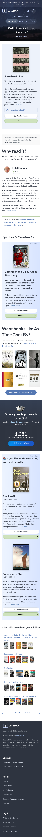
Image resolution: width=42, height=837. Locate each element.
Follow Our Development (13, 767)
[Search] (27, 11)
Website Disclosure (11, 831)
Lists (32, 21)
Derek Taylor (22, 36)
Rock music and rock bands (14, 682)
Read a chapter (22, 116)
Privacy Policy (8, 822)
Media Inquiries (9, 790)
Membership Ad (34, 244)
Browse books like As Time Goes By (21, 392)
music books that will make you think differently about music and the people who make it (21, 222)
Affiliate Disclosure (10, 818)
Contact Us (7, 794)
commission (33, 137)
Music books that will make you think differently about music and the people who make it (20, 637)
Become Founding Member (14, 799)
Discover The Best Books (13, 762)
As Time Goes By (21, 16)
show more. (20, 105)
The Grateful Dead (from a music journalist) (20, 696)
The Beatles (8, 668)
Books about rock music (13, 654)
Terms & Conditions (10, 827)
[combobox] (27, 11)
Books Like (23, 21)
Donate (6, 803)
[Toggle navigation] (38, 11)
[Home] (10, 10)
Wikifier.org (20, 735)
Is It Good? (11, 21)
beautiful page (17, 422)
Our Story (6, 781)
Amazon (21, 121)
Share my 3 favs (22, 443)
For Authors (7, 786)
